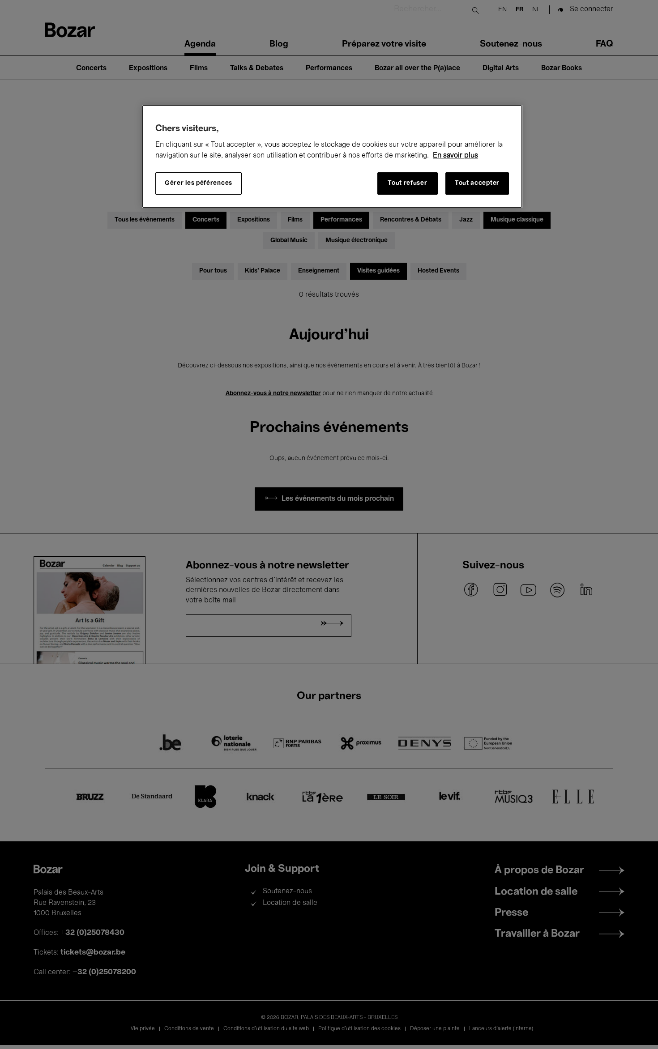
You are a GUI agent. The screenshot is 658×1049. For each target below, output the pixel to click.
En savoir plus (455, 156)
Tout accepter (477, 184)
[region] (332, 156)
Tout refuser (407, 184)
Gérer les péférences (198, 184)
